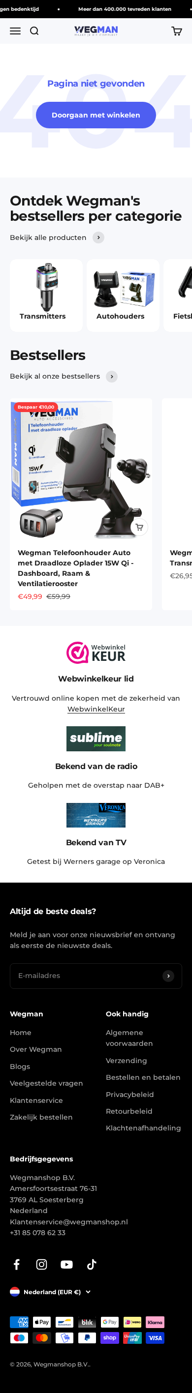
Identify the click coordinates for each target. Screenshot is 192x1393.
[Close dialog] (186, 649)
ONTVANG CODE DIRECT (144, 727)
